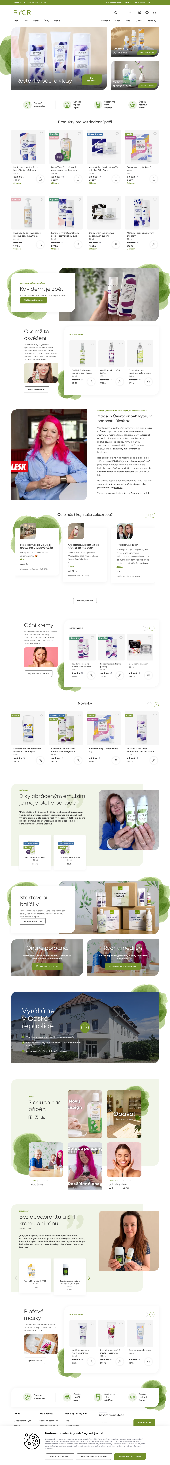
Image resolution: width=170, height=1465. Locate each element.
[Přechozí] (146, 515)
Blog (67, 1421)
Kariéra (17, 1426)
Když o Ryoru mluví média (137, 493)
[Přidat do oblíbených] (41, 133)
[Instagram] (36, 1117)
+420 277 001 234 (132, 2)
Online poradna (72, 1426)
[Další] (152, 515)
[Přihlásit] (139, 12)
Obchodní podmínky (48, 1421)
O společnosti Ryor (22, 1421)
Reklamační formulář (48, 1426)
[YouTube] (43, 1117)
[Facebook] (30, 1117)
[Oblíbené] (147, 12)
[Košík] (154, 12)
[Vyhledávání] (115, 12)
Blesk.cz (118, 488)
